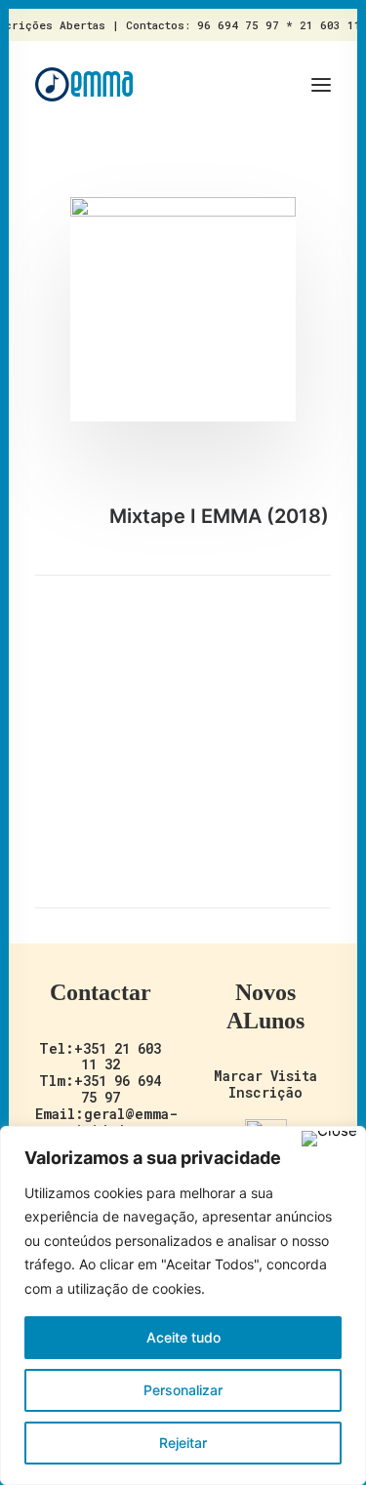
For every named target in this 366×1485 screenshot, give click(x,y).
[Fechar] (329, 1138)
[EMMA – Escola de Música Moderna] (84, 84)
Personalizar (183, 1390)
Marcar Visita (265, 1075)
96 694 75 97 (238, 25)
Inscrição (265, 1092)
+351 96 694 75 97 (117, 1088)
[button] (321, 84)
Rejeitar (183, 1442)
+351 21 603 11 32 (117, 1056)
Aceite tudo (183, 1337)
